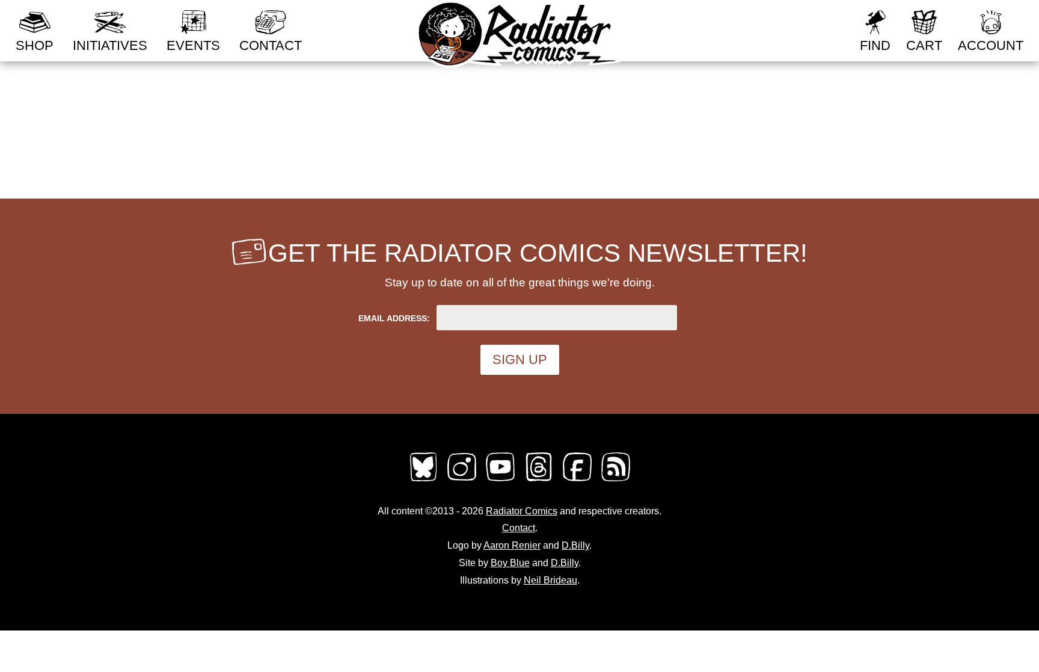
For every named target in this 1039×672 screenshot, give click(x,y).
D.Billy (575, 545)
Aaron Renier (512, 545)
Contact (518, 528)
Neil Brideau (550, 580)
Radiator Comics (521, 511)
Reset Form (810, 16)
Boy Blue (510, 563)
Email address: (394, 318)
